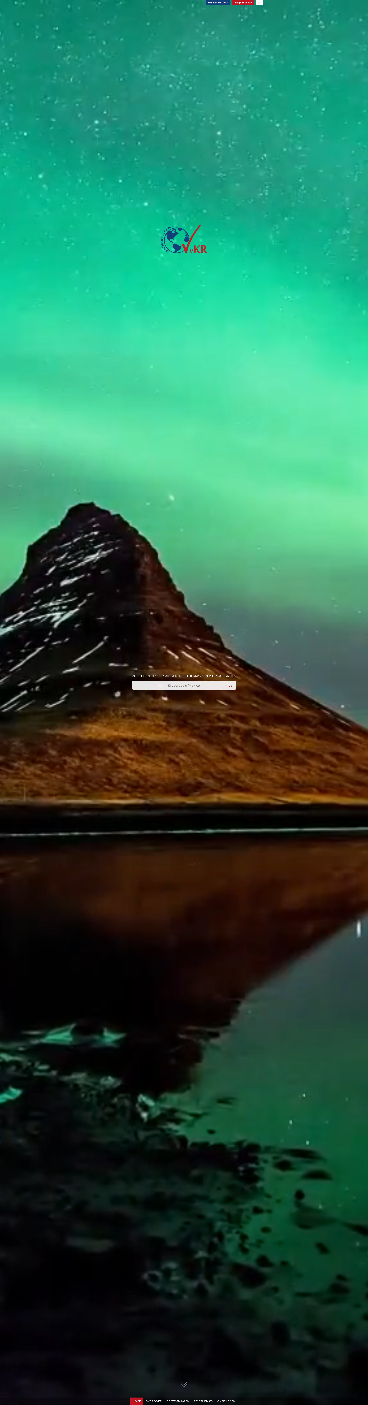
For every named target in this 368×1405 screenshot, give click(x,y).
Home (137, 1401)
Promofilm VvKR (218, 2)
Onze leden (226, 1401)
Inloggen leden (243, 2)
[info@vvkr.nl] (184, 240)
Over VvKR (154, 1401)
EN (259, 2)
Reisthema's (203, 1401)
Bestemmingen (178, 1401)
